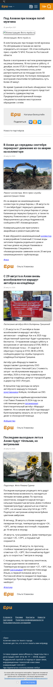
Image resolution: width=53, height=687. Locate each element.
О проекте (7, 617)
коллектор (46, 236)
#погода (8, 587)
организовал (31, 403)
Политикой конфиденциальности (36, 678)
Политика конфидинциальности (29, 620)
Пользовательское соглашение (17, 622)
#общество (9, 420)
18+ (44, 6)
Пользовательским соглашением (14, 678)
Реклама (19, 617)
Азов (10, 6)
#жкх (6, 259)
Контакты (30, 617)
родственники (11, 392)
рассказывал (16, 569)
